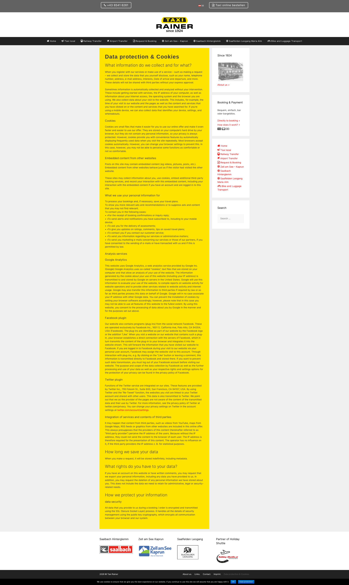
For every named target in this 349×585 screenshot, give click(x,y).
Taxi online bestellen (230, 5)
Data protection (246, 582)
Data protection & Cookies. (236, 574)
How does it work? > (228, 124)
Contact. (207, 574)
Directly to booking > (228, 120)
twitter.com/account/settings (133, 410)
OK (233, 582)
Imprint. (217, 574)
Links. (197, 574)
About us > (223, 84)
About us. (187, 574)
